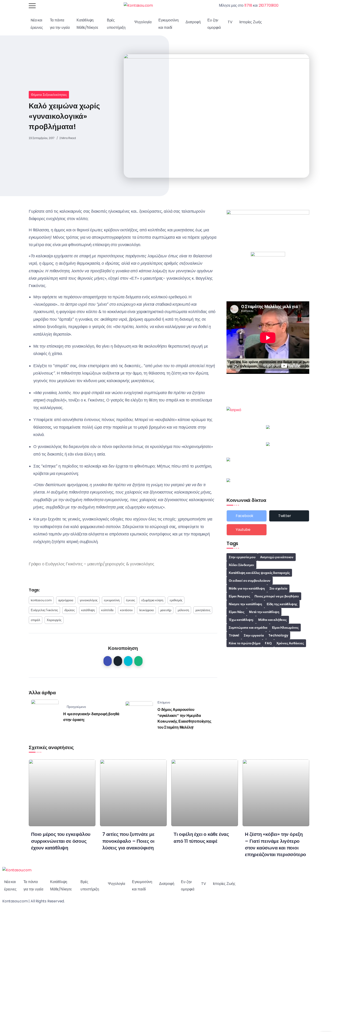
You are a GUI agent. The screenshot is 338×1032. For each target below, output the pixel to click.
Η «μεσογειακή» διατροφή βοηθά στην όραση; (91, 717)
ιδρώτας (69, 610)
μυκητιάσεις (202, 610)
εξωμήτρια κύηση (152, 600)
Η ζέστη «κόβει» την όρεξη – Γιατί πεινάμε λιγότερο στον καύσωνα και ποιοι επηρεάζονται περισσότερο (275, 844)
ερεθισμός (176, 600)
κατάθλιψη (88, 610)
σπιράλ (35, 620)
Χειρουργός (54, 620)
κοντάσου (126, 610)
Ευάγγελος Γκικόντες (44, 610)
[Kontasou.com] (138, 5)
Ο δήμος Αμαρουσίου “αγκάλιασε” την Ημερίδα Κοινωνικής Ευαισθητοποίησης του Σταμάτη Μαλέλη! (184, 718)
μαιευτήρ (165, 610)
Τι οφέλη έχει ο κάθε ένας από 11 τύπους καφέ (201, 837)
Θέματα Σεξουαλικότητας (49, 95)
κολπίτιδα (107, 610)
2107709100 (268, 5)
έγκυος (130, 600)
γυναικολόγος (89, 600)
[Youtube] (246, 529)
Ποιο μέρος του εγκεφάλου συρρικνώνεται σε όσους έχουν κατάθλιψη (60, 841)
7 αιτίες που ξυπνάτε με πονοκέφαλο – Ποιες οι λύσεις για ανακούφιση (128, 841)
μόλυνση (183, 610)
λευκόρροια (146, 610)
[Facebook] (246, 515)
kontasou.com (41, 600)
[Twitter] (289, 515)
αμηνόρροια (65, 600)
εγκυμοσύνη (112, 600)
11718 (248, 5)
